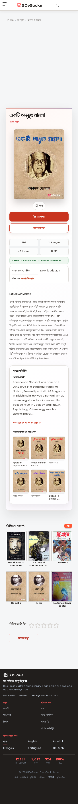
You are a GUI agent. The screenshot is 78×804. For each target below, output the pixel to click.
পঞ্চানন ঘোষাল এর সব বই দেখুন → (27, 422)
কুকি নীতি (33, 777)
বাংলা (5, 741)
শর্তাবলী (15, 777)
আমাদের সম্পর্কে (9, 695)
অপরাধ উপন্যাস (34, 20)
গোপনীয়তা (24, 777)
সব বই (6, 708)
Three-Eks (62, 562)
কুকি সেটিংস (61, 777)
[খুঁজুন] (57, 5)
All (68, 526)
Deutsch (58, 748)
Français (8, 748)
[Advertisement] (39, 65)
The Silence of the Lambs (16, 564)
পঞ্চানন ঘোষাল (14, 121)
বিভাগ (5, 721)
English (32, 741)
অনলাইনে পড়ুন (39, 228)
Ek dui (39, 603)
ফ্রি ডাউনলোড (39, 216)
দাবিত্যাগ (42, 777)
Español (58, 741)
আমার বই (45, 721)
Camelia (16, 603)
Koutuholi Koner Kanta (62, 604)
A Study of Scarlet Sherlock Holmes (39, 564)
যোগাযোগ (23, 695)
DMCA (51, 777)
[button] (39, 206)
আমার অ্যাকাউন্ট (47, 728)
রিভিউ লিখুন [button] (23, 638)
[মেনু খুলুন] (7, 5)
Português (34, 748)
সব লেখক (7, 715)
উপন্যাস (20, 20)
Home (10, 20)
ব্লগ (42, 708)
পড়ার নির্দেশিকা (47, 715)
